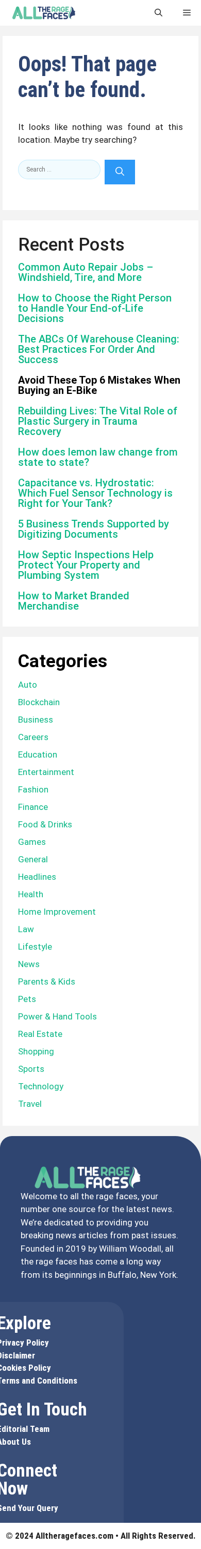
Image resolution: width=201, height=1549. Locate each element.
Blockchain (39, 702)
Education (37, 754)
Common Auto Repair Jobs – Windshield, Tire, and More (85, 272)
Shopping (36, 1051)
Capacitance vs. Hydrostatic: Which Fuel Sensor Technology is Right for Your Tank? (95, 493)
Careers (33, 737)
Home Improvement (57, 911)
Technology (40, 1086)
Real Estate (40, 1034)
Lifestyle (35, 946)
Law (26, 929)
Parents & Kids (46, 981)
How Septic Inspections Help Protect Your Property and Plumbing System (86, 565)
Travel (30, 1104)
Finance (33, 807)
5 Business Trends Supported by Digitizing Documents (93, 529)
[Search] (120, 172)
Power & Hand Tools (57, 1016)
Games (32, 842)
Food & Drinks (45, 824)
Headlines (37, 877)
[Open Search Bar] (158, 13)
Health (30, 894)
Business (35, 719)
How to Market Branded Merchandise (73, 601)
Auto (27, 684)
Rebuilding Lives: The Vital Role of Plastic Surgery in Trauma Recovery (97, 421)
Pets (27, 999)
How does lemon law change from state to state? (98, 457)
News (29, 964)
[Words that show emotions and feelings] (43, 13)
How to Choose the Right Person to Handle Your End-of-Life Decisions (95, 308)
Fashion (33, 789)
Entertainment (46, 772)
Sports (31, 1069)
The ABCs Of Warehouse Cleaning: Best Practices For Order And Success (98, 349)
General (33, 859)
